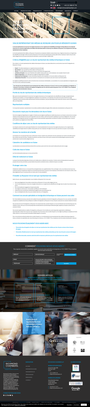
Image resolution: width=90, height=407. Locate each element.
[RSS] (59, 5)
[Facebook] (51, 5)
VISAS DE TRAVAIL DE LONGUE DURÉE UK (24, 295)
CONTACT (28, 380)
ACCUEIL (28, 366)
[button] (45, 228)
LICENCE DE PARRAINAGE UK (43, 295)
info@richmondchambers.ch (67, 8)
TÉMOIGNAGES (29, 374)
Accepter (84, 404)
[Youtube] (57, 5)
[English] (51, 8)
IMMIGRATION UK (30, 371)
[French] (54, 8)
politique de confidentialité (20, 405)
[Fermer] (88, 405)
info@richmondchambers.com (56, 388)
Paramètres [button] (69, 404)
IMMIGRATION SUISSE (31, 369)
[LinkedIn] (55, 5)
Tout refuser (76, 404)
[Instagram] (53, 5)
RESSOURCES (29, 377)
